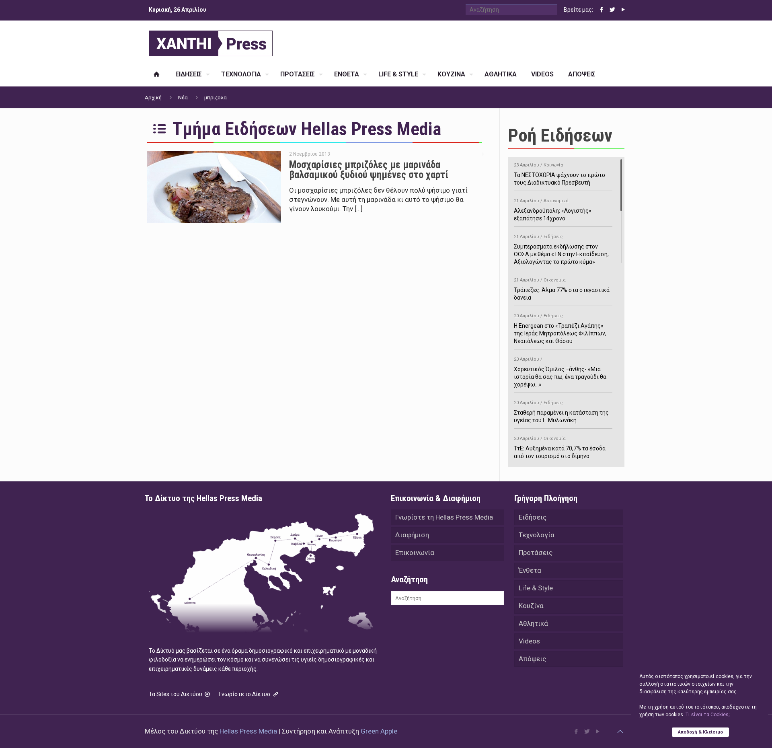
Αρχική (153, 98)
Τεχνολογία (536, 535)
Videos (529, 641)
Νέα (183, 98)
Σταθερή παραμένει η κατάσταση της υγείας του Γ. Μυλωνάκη (561, 411)
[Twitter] (612, 9)
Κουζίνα (531, 606)
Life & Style (536, 588)
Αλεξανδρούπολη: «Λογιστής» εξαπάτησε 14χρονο (552, 210)
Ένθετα (530, 570)
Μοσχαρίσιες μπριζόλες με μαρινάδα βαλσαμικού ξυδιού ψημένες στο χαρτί (368, 170)
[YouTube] (623, 9)
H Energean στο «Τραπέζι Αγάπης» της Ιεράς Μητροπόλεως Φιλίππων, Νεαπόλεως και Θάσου (560, 328)
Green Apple (379, 731)
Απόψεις (532, 659)
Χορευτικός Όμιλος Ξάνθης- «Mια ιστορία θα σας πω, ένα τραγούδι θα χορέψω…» (560, 372)
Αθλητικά (533, 623)
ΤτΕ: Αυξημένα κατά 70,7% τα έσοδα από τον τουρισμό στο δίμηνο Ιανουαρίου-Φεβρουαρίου (560, 451)
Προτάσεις (535, 553)
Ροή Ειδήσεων (560, 135)
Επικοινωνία (414, 553)
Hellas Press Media (248, 731)
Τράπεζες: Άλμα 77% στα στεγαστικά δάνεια (562, 289)
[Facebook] (601, 9)
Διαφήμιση (412, 535)
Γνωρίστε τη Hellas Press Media (444, 517)
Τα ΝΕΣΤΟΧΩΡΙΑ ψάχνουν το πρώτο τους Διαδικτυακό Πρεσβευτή (559, 174)
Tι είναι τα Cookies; (707, 714)
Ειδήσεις (532, 517)
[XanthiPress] (211, 41)
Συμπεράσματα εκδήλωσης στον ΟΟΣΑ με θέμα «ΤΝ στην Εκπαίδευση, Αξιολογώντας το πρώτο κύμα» (561, 249)
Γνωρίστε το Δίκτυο (245, 694)
